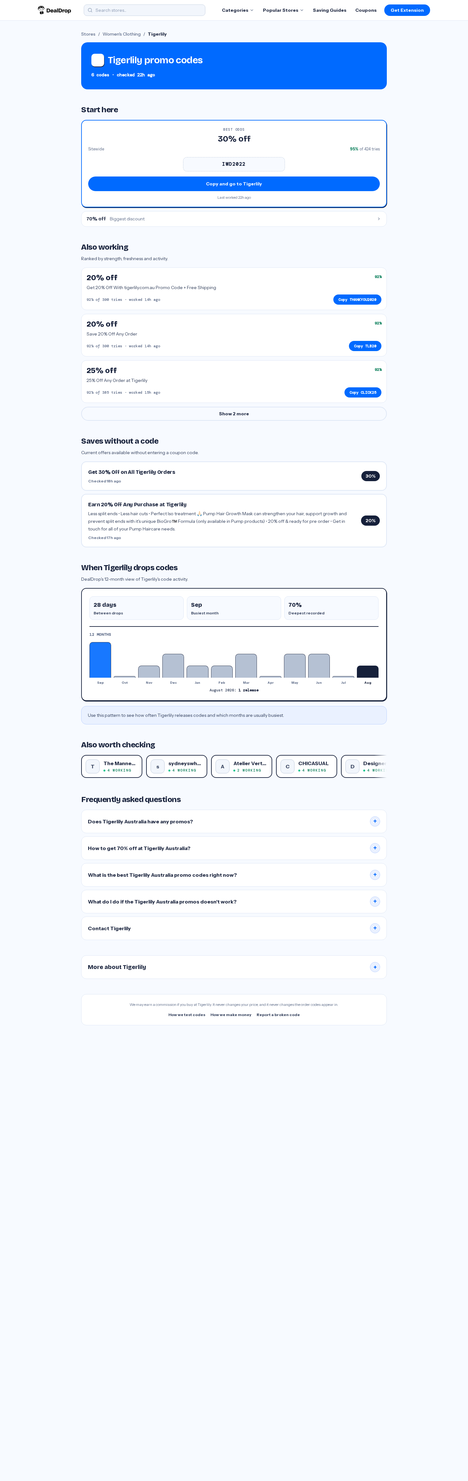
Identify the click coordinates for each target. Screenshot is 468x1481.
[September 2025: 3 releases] (100, 660)
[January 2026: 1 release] (197, 671)
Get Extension (407, 10)
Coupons (366, 10)
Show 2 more (234, 414)
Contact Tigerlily (232, 928)
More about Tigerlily (232, 967)
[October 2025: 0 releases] (124, 676)
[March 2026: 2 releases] (246, 666)
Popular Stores (280, 10)
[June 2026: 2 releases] (319, 666)
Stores (88, 34)
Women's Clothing (122, 34)
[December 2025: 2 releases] (173, 666)
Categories (235, 10)
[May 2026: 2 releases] (295, 666)
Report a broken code (278, 1014)
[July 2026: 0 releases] (343, 676)
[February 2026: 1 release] (222, 671)
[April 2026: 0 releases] (270, 676)
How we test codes (186, 1014)
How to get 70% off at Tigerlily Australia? (232, 848)
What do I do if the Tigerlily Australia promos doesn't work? (232, 901)
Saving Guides (329, 10)
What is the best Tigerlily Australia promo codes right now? (232, 875)
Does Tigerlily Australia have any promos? (232, 821)
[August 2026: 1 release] (368, 671)
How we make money (231, 1014)
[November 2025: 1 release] (149, 671)
